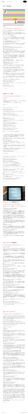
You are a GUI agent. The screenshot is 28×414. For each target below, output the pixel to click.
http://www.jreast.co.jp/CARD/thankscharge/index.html (10, 114)
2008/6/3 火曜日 (5, 181)
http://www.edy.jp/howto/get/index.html (8, 174)
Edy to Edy (4, 224)
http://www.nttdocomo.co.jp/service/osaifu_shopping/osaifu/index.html (12, 321)
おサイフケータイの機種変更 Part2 (11, 202)
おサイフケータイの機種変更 (10, 242)
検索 (24, 1)
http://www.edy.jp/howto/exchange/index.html (9, 264)
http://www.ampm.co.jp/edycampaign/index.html (9, 125)
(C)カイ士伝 (10, 224)
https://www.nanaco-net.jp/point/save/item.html (9, 41)
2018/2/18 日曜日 (5, 88)
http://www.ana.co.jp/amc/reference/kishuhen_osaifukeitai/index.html (12, 351)
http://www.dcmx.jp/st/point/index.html (8, 109)
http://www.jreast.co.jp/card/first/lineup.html (9, 376)
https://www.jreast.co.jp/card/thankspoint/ (8, 81)
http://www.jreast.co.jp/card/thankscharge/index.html (10, 159)
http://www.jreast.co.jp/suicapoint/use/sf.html (9, 169)
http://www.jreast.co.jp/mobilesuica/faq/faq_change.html (10, 290)
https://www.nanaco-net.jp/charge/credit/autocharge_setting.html (12, 67)
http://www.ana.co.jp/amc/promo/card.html (8, 343)
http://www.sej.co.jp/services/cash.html (8, 63)
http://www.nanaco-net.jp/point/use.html (8, 151)
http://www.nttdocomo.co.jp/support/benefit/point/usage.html (11, 165)
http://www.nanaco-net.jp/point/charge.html (9, 129)
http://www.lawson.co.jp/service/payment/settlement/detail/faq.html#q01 (12, 47)
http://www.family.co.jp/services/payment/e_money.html (10, 49)
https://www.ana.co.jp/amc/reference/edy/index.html (10, 123)
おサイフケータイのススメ (9, 311)
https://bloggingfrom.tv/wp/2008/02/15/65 (8, 209)
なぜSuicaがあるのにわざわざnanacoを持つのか (13, 26)
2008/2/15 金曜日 (5, 402)
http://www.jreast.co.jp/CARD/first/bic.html (8, 382)
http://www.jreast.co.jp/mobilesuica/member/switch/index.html (11, 358)
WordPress (25, 412)
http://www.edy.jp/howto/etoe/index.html (8, 269)
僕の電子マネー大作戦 (8, 93)
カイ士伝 (2, 1)
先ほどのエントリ (5, 246)
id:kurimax (4, 97)
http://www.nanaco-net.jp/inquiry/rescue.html (9, 285)
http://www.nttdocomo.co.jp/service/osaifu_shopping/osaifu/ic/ (11, 302)
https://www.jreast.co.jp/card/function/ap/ (8, 85)
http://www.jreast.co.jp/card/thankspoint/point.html (9, 161)
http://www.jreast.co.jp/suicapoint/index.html (9, 118)
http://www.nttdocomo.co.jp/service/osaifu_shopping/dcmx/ (11, 141)
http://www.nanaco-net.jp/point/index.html (8, 338)
